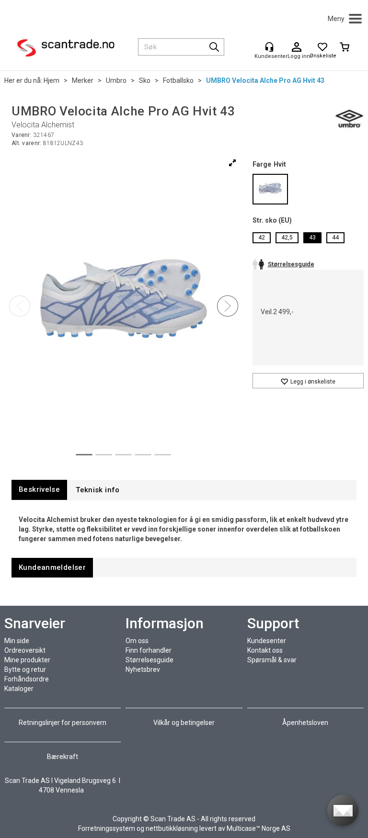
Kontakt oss (265, 650)
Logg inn (296, 47)
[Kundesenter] (269, 47)
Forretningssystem (106, 828)
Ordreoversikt (25, 650)
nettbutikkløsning (172, 828)
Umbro (116, 80)
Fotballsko (178, 80)
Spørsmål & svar (272, 660)
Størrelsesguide (149, 660)
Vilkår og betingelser (184, 722)
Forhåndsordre (26, 679)
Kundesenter (266, 641)
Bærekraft (62, 756)
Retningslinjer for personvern (63, 722)
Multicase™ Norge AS (258, 828)
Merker (82, 80)
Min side (16, 641)
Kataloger (19, 688)
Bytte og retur (25, 669)
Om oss (137, 641)
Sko (144, 80)
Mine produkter (27, 660)
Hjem (51, 80)
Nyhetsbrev (143, 669)
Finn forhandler (149, 650)
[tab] (39, 489)
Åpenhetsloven (305, 722)
